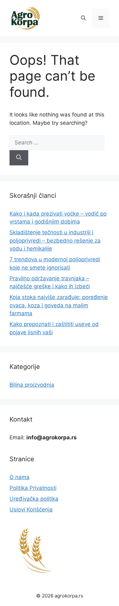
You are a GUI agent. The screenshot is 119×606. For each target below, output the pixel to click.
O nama (20, 477)
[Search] (19, 157)
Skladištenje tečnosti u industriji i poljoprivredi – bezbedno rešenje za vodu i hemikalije (55, 240)
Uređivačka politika (34, 499)
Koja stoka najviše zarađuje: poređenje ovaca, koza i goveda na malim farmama (59, 305)
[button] (83, 18)
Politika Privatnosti (33, 488)
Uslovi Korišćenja (31, 509)
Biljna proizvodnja (32, 385)
